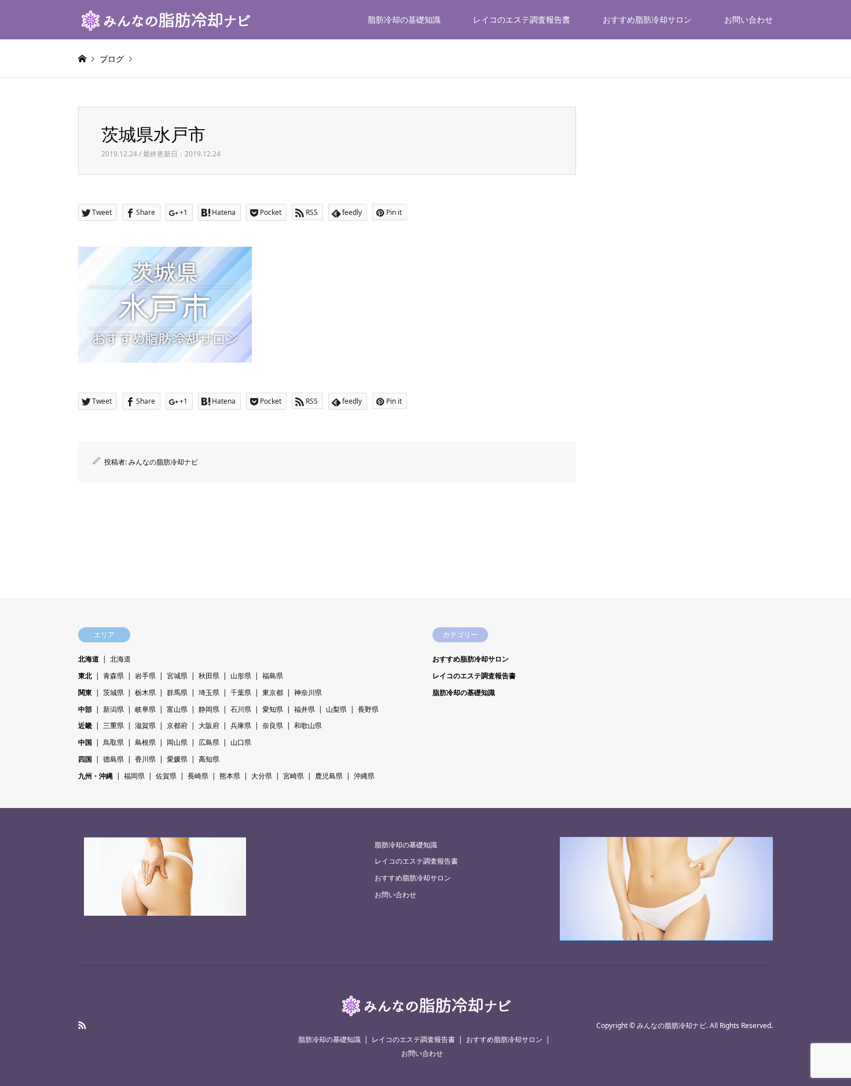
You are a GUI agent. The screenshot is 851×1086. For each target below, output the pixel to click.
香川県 (145, 759)
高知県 (209, 759)
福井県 (304, 709)
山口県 (240, 742)
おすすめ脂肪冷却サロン (647, 19)
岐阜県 (145, 709)
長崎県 (198, 776)
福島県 (272, 676)
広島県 (209, 742)
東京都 (272, 692)
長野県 (368, 709)
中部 (85, 709)
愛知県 (272, 709)
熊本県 (229, 776)
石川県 (240, 709)
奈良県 (272, 725)
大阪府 (209, 725)
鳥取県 (113, 742)
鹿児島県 (329, 776)
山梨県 (336, 709)
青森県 (113, 676)
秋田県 (209, 676)
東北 (85, 676)
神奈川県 (308, 692)
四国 (85, 759)
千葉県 (240, 692)
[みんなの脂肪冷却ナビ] (165, 19)
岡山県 (177, 742)
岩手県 (145, 676)
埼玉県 (209, 692)
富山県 (177, 709)
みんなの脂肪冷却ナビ (163, 462)
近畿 (85, 725)
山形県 (240, 676)
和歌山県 (308, 725)
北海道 (88, 659)
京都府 (177, 725)
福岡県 (134, 776)
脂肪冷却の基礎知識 (404, 19)
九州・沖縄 (95, 776)
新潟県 (113, 709)
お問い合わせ (748, 19)
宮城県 (177, 676)
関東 (85, 692)
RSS (82, 1025)
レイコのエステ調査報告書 (521, 19)
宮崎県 (293, 776)
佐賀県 (166, 776)
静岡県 (209, 709)
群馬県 (177, 692)
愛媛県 (177, 759)
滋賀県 (145, 725)
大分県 (261, 776)
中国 (85, 742)
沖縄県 (364, 776)
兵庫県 (240, 725)
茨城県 (113, 692)
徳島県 (113, 759)
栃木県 (145, 692)
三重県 (113, 725)
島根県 (145, 742)
